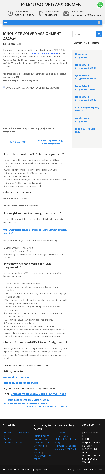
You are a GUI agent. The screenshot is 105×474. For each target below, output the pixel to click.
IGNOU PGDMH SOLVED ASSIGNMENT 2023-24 (25, 403)
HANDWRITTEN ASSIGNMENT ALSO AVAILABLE (38, 394)
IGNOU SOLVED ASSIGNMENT (52, 4)
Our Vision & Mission (13, 442)
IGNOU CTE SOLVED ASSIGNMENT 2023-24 (28, 400)
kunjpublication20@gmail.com (86, 15)
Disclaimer (61, 432)
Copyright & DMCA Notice (67, 449)
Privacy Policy (62, 435)
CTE (19, 44)
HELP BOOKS (41, 439)
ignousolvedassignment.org (21, 383)
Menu (6, 22)
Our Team (8, 439)
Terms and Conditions (66, 445)
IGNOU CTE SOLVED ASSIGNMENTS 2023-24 (46, 406)
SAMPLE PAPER (42, 436)
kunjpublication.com (16, 377)
